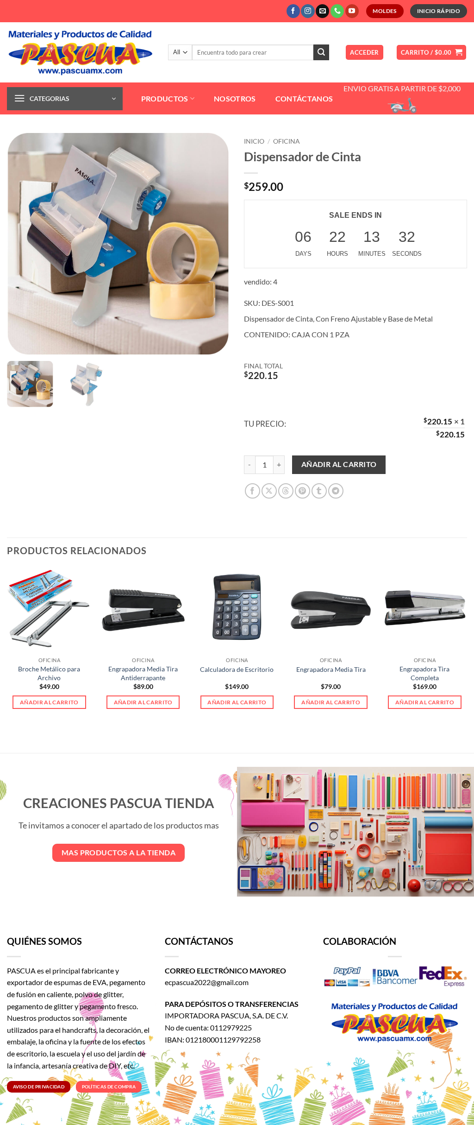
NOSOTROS (235, 98)
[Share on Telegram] (335, 491)
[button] (364, 52)
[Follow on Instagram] (307, 11)
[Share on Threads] (285, 491)
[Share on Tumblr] (319, 491)
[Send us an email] (322, 11)
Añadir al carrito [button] (49, 702)
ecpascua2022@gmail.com (207, 982)
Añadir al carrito (339, 464)
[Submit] (321, 52)
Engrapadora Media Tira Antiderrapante (143, 673)
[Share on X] (269, 491)
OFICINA (286, 141)
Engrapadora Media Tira (331, 669)
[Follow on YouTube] (352, 11)
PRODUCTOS (164, 98)
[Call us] (337, 11)
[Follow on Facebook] (293, 11)
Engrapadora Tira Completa (424, 673)
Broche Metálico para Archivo (49, 673)
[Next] (467, 653)
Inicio (254, 141)
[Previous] (7, 653)
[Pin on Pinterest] (302, 491)
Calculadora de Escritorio (237, 669)
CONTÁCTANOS (304, 98)
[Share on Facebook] (252, 491)
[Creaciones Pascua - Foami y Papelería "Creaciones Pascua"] (80, 52)
